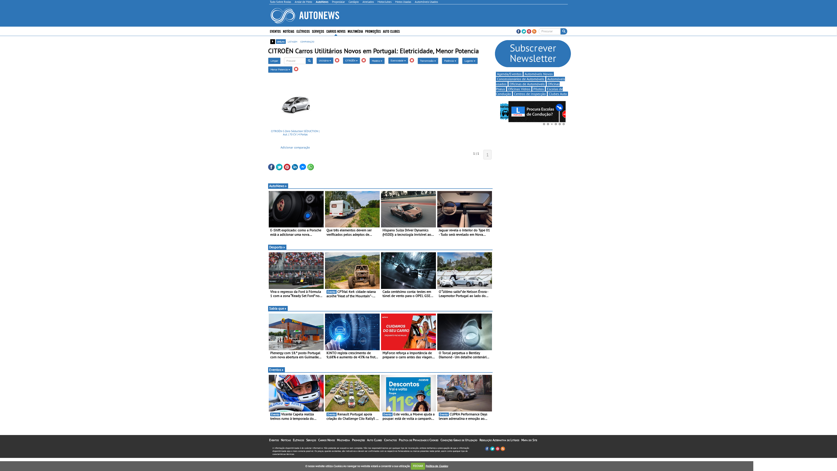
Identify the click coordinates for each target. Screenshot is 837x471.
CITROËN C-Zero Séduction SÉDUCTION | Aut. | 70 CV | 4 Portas (295, 133)
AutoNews (276, 186)
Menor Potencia (279, 69)
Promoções (373, 31)
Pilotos (538, 89)
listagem (292, 41)
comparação (307, 41)
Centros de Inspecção (530, 94)
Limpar (274, 60)
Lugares (469, 60)
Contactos (390, 440)
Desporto (276, 247)
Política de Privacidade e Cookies (418, 440)
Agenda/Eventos (509, 74)
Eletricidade (397, 60)
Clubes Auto (558, 94)
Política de (437, 466)
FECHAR (418, 466)
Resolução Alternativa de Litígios (499, 440)
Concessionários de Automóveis (520, 79)
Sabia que (276, 308)
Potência (449, 60)
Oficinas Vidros (519, 89)
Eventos (275, 31)
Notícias (286, 440)
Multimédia (355, 31)
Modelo (376, 60)
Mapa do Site (529, 440)
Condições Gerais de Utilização (459, 440)
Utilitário (324, 60)
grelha (281, 41)
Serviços (311, 440)
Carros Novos (335, 31)
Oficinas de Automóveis (527, 84)
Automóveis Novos (539, 74)
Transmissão (427, 60)
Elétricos (298, 440)
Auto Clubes (374, 440)
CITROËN (350, 60)
